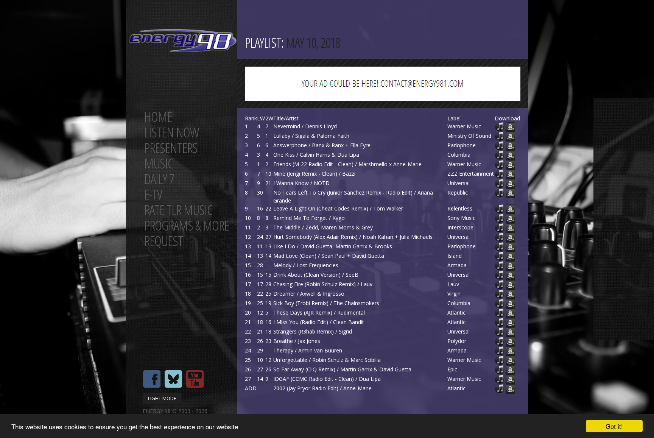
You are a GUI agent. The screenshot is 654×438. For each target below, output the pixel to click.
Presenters (171, 148)
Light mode (162, 398)
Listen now (171, 132)
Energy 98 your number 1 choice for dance (183, 41)
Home (158, 117)
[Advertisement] (623, 219)
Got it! (614, 426)
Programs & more (186, 225)
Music (158, 163)
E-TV (153, 194)
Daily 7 (159, 179)
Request (163, 241)
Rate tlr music (178, 210)
